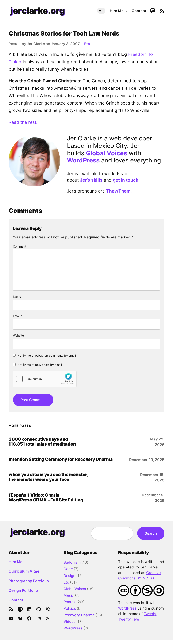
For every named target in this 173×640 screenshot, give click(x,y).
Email (17, 316)
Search (151, 533)
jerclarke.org (37, 10)
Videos (69, 621)
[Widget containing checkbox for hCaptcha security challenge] (45, 379)
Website (18, 335)
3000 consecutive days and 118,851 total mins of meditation (42, 441)
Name (18, 296)
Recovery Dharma (79, 615)
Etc (87, 43)
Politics (70, 608)
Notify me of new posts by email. (40, 364)
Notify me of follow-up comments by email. (47, 355)
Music (69, 595)
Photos (69, 602)
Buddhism (72, 562)
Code (68, 569)
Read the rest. (23, 122)
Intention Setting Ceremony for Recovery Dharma (60, 459)
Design (69, 575)
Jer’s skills (91, 180)
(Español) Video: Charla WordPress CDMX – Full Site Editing (46, 497)
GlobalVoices (75, 588)
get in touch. (126, 180)
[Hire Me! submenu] (126, 11)
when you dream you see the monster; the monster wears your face (49, 477)
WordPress (83, 160)
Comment (20, 246)
